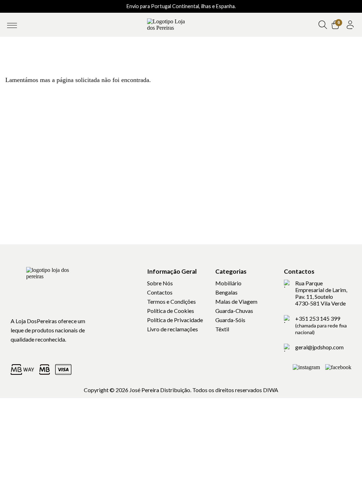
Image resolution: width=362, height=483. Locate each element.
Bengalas (226, 292)
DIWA (270, 389)
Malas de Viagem (236, 301)
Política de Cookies (170, 310)
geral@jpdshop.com (319, 347)
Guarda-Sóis (230, 319)
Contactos (160, 292)
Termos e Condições (171, 301)
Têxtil (222, 329)
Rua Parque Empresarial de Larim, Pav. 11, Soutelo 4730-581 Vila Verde (321, 293)
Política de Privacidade (175, 319)
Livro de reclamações (172, 329)
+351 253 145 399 (321, 325)
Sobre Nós (160, 283)
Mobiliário (228, 283)
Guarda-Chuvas (234, 310)
